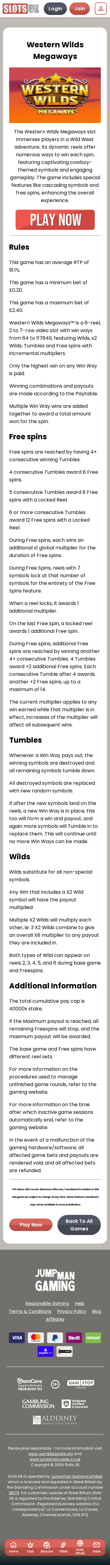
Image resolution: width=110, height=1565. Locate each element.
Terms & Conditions (30, 1311)
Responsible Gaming (47, 1303)
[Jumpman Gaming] (55, 1289)
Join (79, 8)
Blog (96, 1311)
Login (55, 8)
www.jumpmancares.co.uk (55, 1459)
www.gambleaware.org (50, 1453)
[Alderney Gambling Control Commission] (55, 1420)
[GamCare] (29, 1384)
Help (79, 1303)
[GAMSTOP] (80, 1384)
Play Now (31, 1224)
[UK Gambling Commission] (38, 1404)
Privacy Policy (71, 1311)
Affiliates (55, 1319)
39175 (14, 1492)
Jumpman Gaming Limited (76, 1476)
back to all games (79, 1225)
